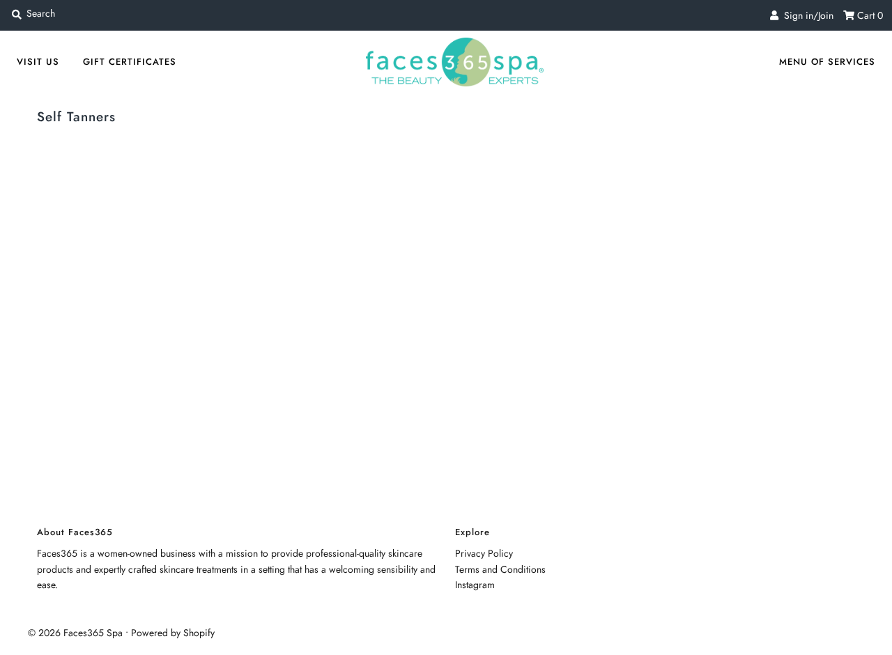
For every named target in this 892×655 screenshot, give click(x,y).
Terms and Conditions (500, 569)
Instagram (475, 585)
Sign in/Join (805, 15)
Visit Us (38, 61)
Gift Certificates (129, 61)
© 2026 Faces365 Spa (75, 633)
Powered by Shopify (173, 633)
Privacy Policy (484, 553)
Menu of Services (827, 61)
